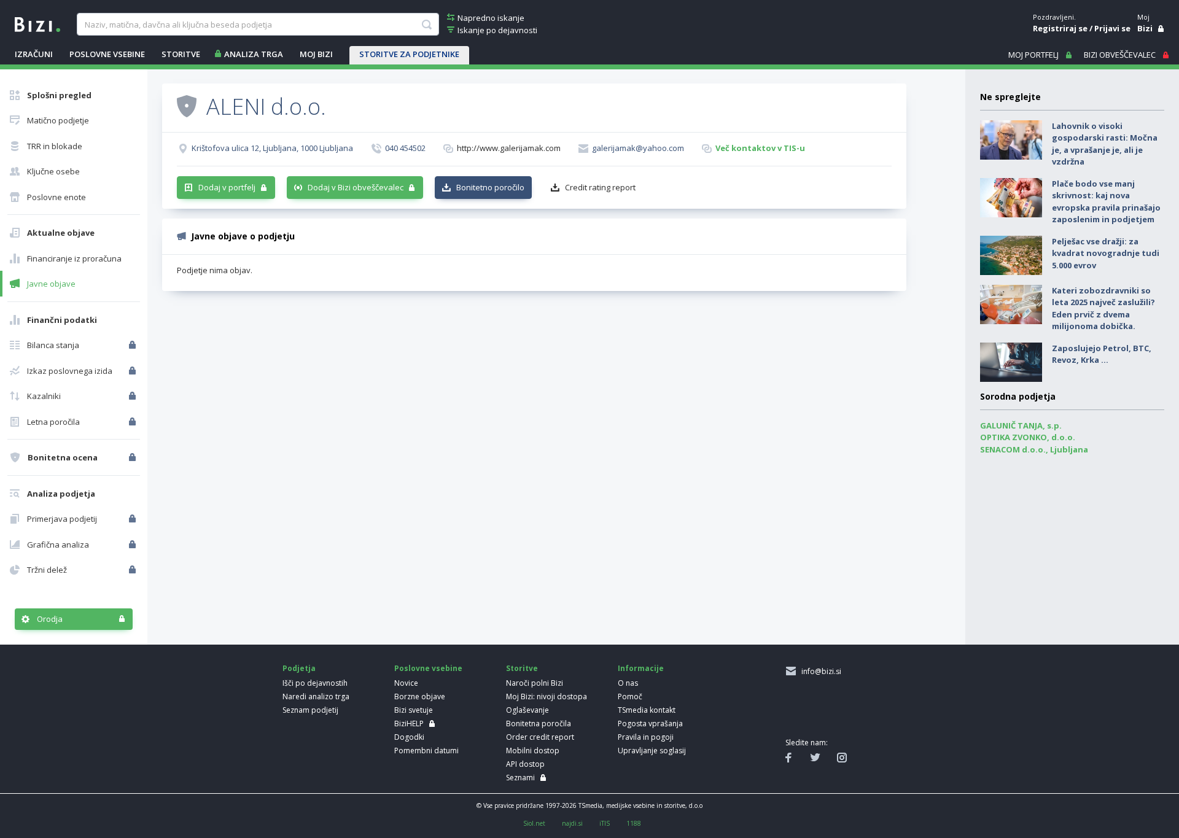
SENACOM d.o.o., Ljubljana (1034, 449)
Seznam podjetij (310, 710)
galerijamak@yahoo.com (638, 147)
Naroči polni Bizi (534, 683)
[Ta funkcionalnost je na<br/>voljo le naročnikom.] (134, 345)
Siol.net (534, 823)
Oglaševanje (527, 710)
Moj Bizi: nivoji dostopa (546, 696)
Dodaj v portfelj (226, 187)
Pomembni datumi (426, 750)
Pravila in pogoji (646, 737)
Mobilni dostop (532, 750)
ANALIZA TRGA (253, 54)
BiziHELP (409, 723)
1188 (633, 823)
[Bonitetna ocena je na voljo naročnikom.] (186, 105)
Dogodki (409, 737)
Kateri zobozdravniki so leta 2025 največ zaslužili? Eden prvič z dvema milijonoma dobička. (1103, 308)
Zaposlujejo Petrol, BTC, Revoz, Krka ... (1101, 354)
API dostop (525, 764)
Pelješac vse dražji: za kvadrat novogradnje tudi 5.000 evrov (1105, 253)
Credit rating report (600, 187)
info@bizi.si (819, 671)
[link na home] (37, 23)
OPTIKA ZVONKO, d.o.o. (1027, 437)
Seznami (520, 777)
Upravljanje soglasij (652, 750)
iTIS (604, 823)
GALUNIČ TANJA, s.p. (1021, 425)
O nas (628, 683)
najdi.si (572, 823)
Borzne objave (419, 696)
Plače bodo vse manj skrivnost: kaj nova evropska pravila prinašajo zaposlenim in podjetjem (1106, 201)
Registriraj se (1060, 28)
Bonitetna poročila (538, 723)
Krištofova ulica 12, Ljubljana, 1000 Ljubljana (272, 147)
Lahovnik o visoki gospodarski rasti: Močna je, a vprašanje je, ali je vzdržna (1105, 144)
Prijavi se (1112, 28)
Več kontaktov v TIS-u (760, 147)
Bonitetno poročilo (490, 187)
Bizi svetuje (413, 710)
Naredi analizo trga (315, 696)
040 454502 (405, 147)
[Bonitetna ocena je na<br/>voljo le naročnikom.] (134, 457)
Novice (406, 683)
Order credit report (540, 737)
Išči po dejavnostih (315, 683)
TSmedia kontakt (646, 710)
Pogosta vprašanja (650, 723)
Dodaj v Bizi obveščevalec (355, 187)
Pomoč (630, 696)
